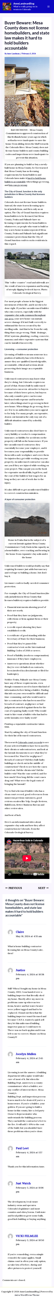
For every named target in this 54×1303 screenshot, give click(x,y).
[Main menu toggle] (48, 6)
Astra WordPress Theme (27, 1295)
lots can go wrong (18, 185)
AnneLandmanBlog (23, 3)
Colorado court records (30, 742)
